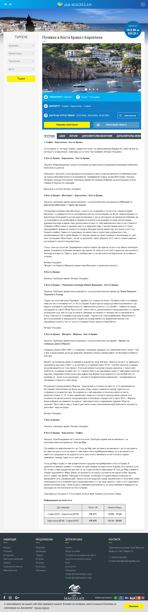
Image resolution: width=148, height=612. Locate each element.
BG (5, 4)
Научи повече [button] (41, 608)
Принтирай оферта (116, 124)
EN (10, 4)
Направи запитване (67, 124)
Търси (21, 78)
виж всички (130, 115)
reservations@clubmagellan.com (125, 561)
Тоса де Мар (79, 442)
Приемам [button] (133, 606)
